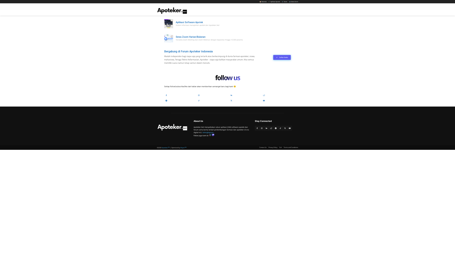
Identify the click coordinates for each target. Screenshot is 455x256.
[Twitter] (231, 101)
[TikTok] (199, 101)
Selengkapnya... (208, 132)
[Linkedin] (231, 95)
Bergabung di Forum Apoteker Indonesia (188, 51)
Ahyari (183, 148)
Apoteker (166, 148)
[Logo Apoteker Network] (172, 127)
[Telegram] (166, 101)
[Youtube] (264, 101)
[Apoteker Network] (172, 10)
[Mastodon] (213, 136)
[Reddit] (264, 95)
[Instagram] (199, 95)
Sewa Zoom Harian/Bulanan (190, 36)
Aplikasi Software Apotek (189, 22)
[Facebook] (166, 95)
